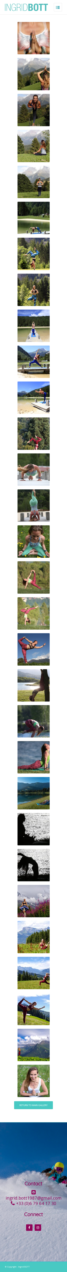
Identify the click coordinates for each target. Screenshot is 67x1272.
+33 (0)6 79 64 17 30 (36, 1203)
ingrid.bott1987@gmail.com (33, 1198)
